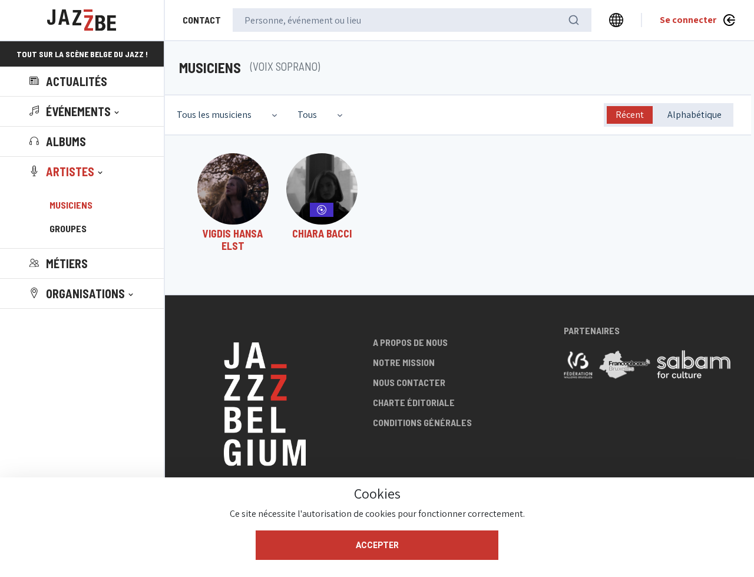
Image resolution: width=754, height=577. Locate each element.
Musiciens (70, 204)
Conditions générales (422, 422)
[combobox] (228, 115)
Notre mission (404, 362)
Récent (630, 114)
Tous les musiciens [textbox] (214, 114)
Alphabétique (694, 114)
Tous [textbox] (307, 114)
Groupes (68, 228)
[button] (75, 111)
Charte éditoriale (414, 402)
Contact (202, 19)
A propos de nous (410, 342)
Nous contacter (409, 382)
